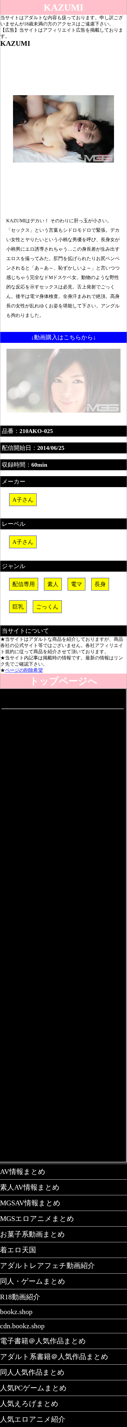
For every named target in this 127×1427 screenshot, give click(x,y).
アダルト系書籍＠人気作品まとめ (54, 1356)
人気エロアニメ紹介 (32, 1419)
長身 (100, 584)
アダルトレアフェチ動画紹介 (47, 1265)
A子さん (22, 500)
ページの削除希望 (24, 670)
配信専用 (23, 584)
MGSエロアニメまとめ (37, 1218)
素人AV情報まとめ (30, 1187)
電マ (76, 584)
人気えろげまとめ (29, 1403)
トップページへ (63, 681)
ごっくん (47, 607)
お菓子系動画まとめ (32, 1234)
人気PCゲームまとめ (33, 1388)
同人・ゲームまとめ (32, 1281)
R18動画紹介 (20, 1297)
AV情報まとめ (22, 1171)
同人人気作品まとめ (32, 1372)
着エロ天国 (18, 1250)
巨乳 (18, 607)
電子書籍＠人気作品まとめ (43, 1341)
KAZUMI (63, 7)
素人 (52, 584)
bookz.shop (16, 1312)
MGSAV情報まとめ (30, 1203)
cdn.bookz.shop (22, 1326)
